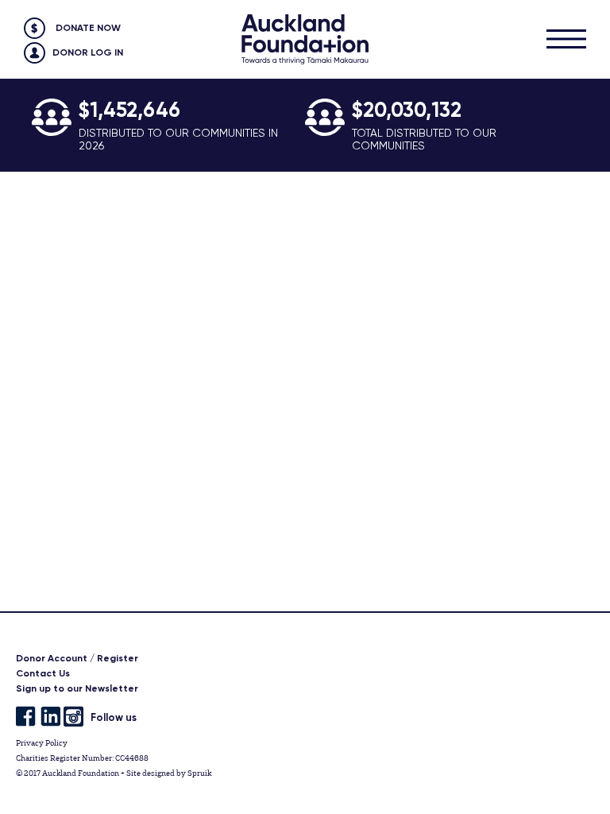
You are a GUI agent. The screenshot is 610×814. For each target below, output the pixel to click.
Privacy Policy (42, 743)
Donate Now (88, 27)
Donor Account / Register (77, 658)
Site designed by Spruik (168, 773)
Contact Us (43, 673)
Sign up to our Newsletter (77, 688)
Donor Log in (87, 52)
